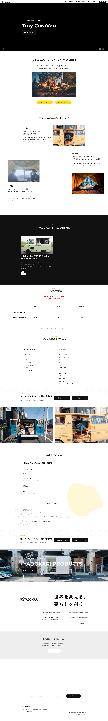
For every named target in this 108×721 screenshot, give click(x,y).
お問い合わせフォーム (62, 398)
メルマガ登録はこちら (73, 696)
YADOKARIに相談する (54, 651)
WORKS (83, 1)
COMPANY (71, 1)
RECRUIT (94, 1)
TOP (65, 1)
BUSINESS (78, 1)
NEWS (89, 1)
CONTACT (102, 1)
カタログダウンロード (80, 398)
